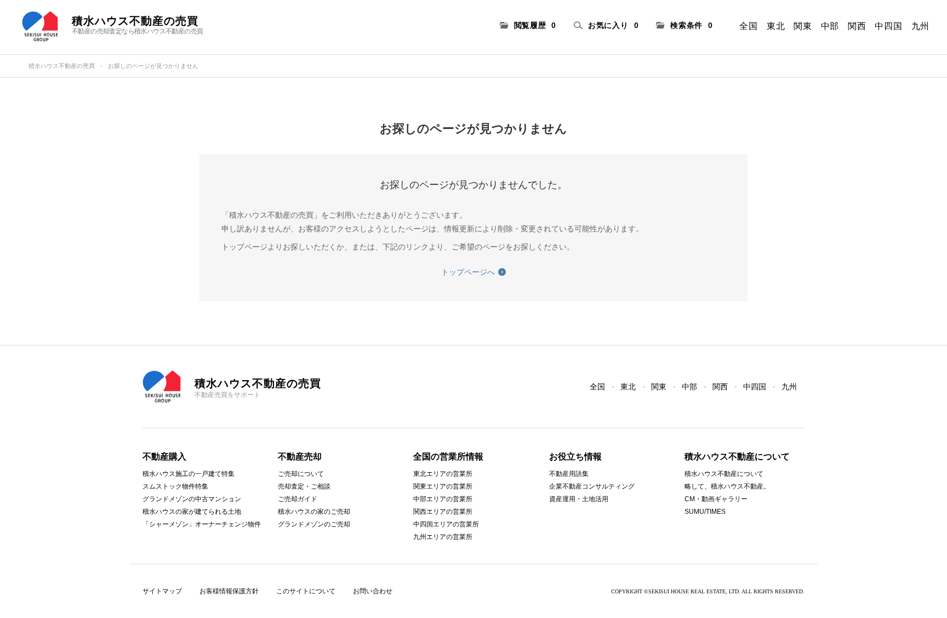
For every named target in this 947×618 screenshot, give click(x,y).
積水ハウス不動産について (723, 474)
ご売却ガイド (297, 499)
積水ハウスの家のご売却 (314, 511)
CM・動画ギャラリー (716, 499)
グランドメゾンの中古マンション (191, 499)
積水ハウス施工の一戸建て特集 (188, 474)
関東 (803, 26)
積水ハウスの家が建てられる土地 (191, 511)
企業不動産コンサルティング (592, 486)
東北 (776, 26)
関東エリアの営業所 (442, 486)
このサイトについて (305, 591)
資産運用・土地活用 (578, 499)
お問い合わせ (372, 591)
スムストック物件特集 (175, 486)
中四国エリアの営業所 (446, 524)
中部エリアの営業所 (442, 499)
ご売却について (301, 474)
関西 (857, 26)
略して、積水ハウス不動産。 (727, 486)
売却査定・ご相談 (304, 486)
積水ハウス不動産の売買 (61, 66)
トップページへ (468, 272)
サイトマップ (162, 591)
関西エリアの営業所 (442, 511)
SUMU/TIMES (705, 511)
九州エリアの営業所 (442, 537)
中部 (830, 26)
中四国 (888, 26)
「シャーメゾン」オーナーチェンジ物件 (201, 524)
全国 (748, 26)
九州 (920, 26)
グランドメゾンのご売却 (314, 524)
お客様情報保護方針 (229, 591)
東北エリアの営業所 (442, 474)
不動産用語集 (569, 474)
